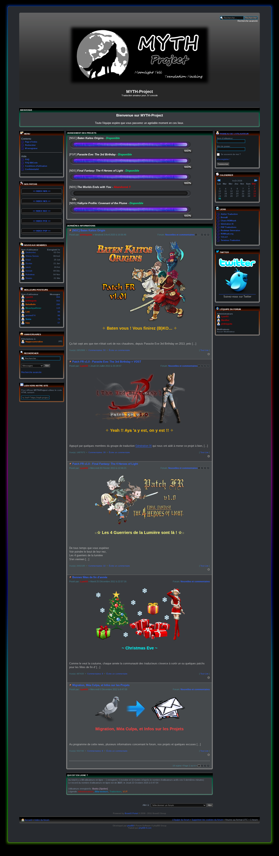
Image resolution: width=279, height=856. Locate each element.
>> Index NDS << (41, 191)
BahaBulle (31, 304)
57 (59, 323)
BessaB (224, 217)
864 (58, 297)
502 (58, 301)
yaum (28, 267)
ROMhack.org (227, 234)
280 (58, 304)
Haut (209, 354)
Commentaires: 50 (97, 350)
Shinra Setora (32, 256)
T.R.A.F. (224, 237)
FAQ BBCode (31, 163)
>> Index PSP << (41, 231)
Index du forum (41, 820)
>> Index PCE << (41, 221)
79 (59, 319)
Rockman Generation (230, 231)
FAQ (27, 159)
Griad (28, 260)
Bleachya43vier (33, 308)
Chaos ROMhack (228, 221)
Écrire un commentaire (119, 350)
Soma (28, 319)
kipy (28, 323)
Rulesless (30, 274)
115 (58, 308)
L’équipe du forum (181, 820)
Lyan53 (29, 297)
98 (59, 312)
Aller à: (146, 805)
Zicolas (29, 263)
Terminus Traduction (230, 240)
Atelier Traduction (229, 214)
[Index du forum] (139, 84)
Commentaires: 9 (95, 674)
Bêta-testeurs (101, 791)
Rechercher (30, 145)
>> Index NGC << (41, 211)
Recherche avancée (248, 21)
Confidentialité (32, 169)
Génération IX (143, 445)
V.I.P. (125, 791)
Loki (28, 312)
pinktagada (31, 301)
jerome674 (31, 315)
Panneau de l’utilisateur (234, 134)
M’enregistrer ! (223, 159)
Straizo (29, 278)
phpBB (130, 825)
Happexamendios (34, 341)
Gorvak (29, 271)
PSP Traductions (228, 227)
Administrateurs (86, 791)
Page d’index (31, 142)
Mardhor (225, 320)
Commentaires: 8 (95, 751)
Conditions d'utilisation (36, 166)
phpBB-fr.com (145, 828)
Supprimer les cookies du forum (207, 820)
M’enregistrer (31, 148)
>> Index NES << (41, 201)
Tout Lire (204, 350)
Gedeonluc (31, 252)
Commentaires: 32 (97, 566)
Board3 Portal (131, 813)
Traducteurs (115, 791)
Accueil (28, 820)
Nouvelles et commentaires (179, 234)
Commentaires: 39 (97, 452)
